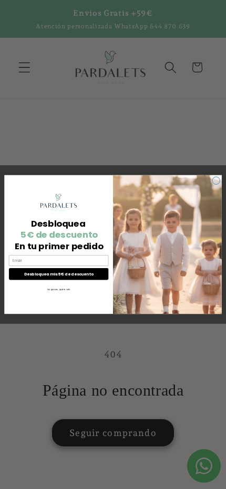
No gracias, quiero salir (58, 290)
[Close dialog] (216, 180)
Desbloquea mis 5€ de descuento (59, 274)
